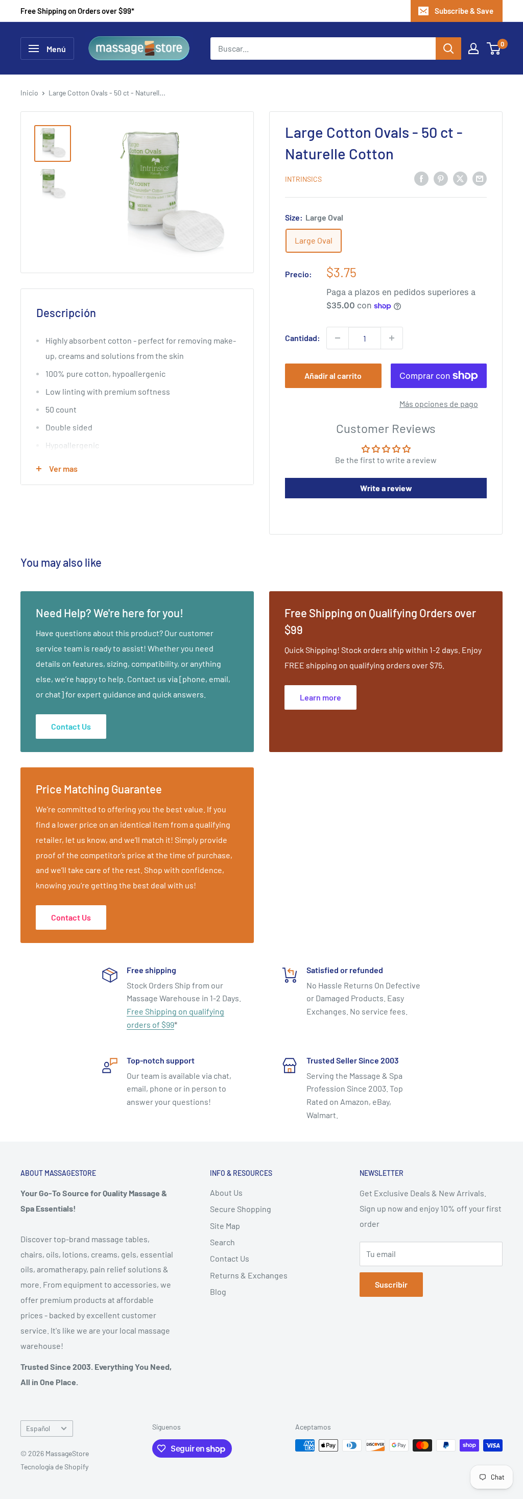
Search (222, 1242)
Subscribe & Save (464, 10)
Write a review (386, 488)
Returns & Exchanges (249, 1275)
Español (38, 1428)
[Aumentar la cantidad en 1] (391, 338)
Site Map (225, 1225)
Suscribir (391, 1284)
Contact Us (229, 1258)
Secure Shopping (240, 1209)
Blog (218, 1291)
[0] (494, 48)
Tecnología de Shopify (54, 1466)
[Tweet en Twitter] (460, 178)
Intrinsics (303, 179)
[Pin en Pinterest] (441, 178)
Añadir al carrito (333, 375)
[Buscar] (448, 48)
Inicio (29, 92)
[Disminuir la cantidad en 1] (337, 338)
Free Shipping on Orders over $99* (77, 10)
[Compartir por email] (479, 178)
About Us (226, 1192)
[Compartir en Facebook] (421, 178)
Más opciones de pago (438, 403)
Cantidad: (302, 338)
